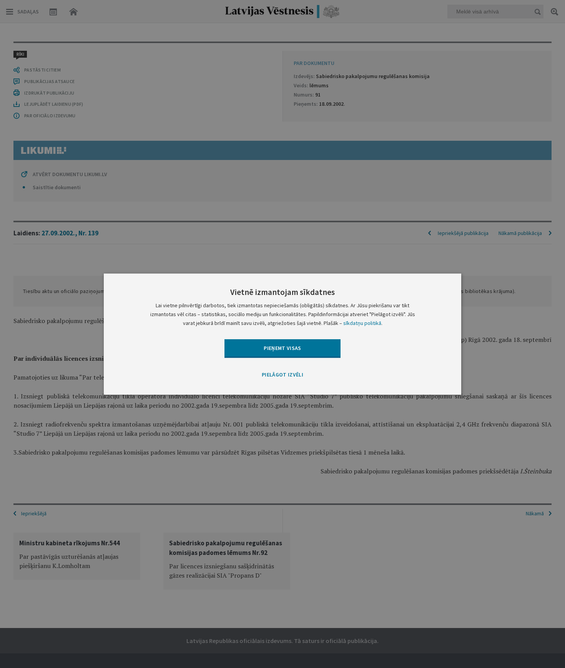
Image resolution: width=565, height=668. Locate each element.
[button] (282, 375)
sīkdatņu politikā (362, 323)
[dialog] (282, 334)
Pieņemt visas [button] (282, 348)
